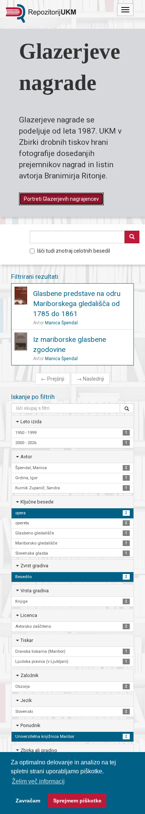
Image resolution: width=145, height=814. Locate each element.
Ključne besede (37, 502)
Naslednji (90, 379)
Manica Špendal (61, 322)
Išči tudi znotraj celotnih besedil (73, 251)
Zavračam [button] (28, 801)
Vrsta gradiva (34, 590)
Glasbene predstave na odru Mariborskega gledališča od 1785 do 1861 (76, 303)
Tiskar (26, 640)
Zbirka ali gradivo (38, 750)
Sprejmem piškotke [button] (77, 801)
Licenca (28, 615)
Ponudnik (30, 725)
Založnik (29, 675)
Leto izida (31, 421)
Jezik (26, 700)
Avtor (26, 456)
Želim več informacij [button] (38, 781)
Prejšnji (52, 379)
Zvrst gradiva (34, 565)
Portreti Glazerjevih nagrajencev (61, 199)
